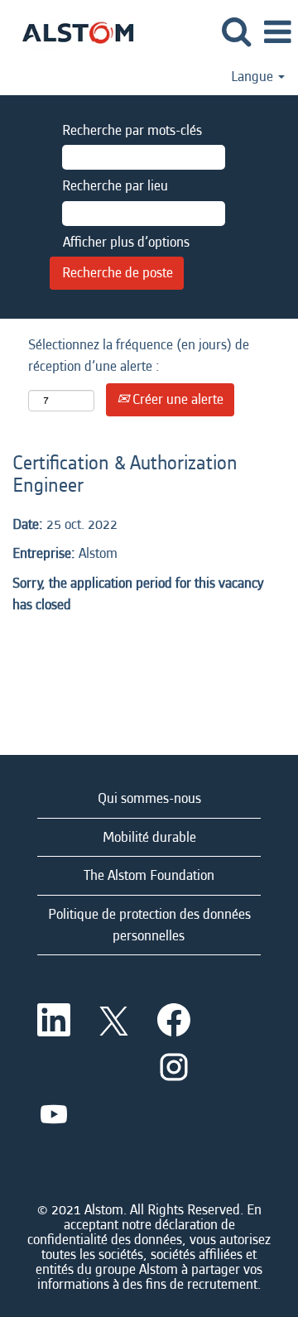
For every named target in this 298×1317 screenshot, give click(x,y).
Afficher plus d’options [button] (126, 242)
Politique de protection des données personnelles (149, 925)
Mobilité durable (149, 837)
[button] (277, 33)
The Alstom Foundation (149, 875)
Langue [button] (253, 77)
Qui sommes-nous (149, 798)
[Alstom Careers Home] (71, 31)
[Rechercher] (236, 32)
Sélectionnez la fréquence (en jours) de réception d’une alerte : (138, 355)
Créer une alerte (176, 399)
